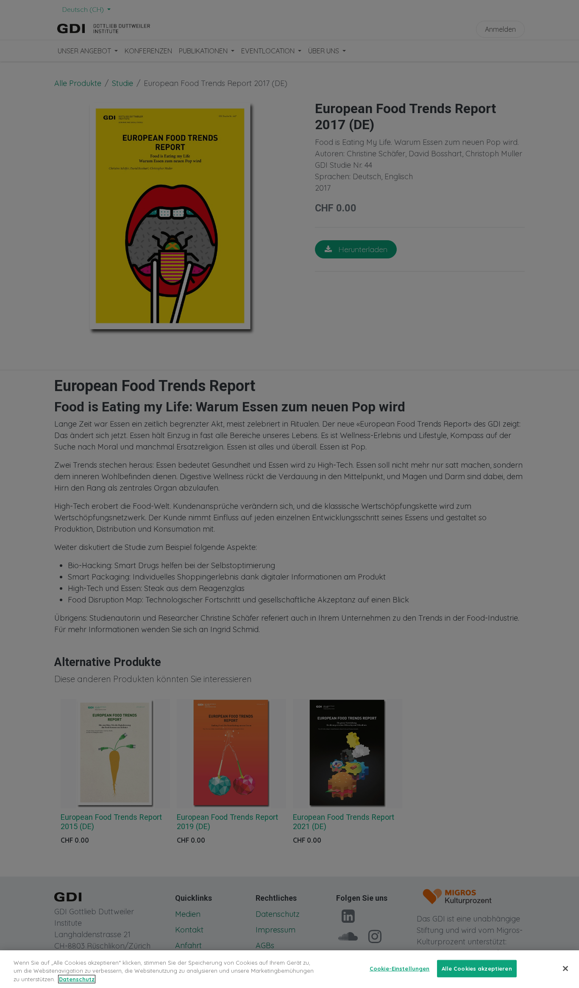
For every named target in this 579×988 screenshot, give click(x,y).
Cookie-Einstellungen (400, 968)
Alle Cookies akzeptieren (477, 968)
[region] (289, 969)
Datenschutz (77, 979)
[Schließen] (565, 968)
